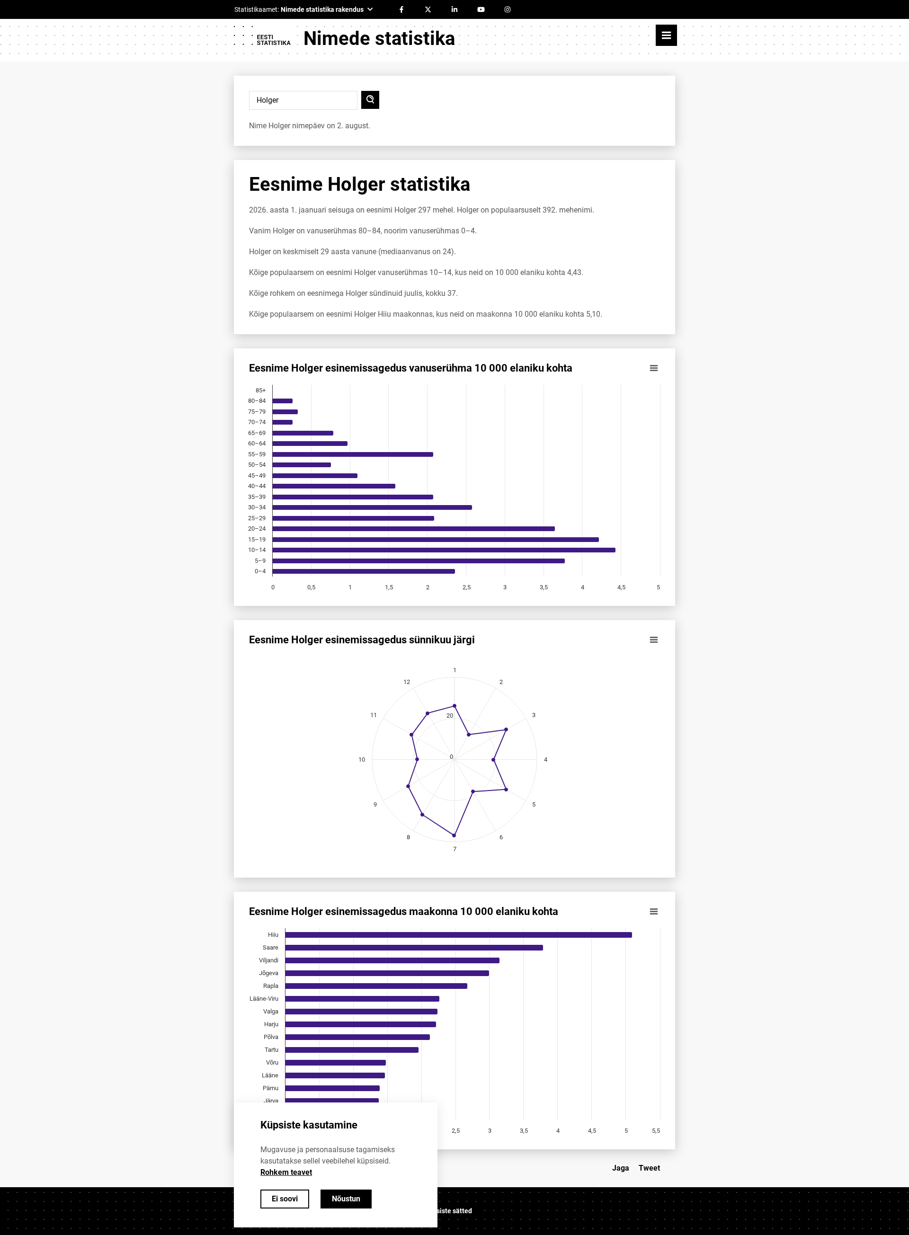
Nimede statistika (379, 38)
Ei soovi (285, 1198)
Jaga (620, 1168)
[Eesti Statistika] (262, 38)
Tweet (649, 1168)
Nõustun (346, 1198)
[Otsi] (370, 100)
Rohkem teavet (286, 1172)
